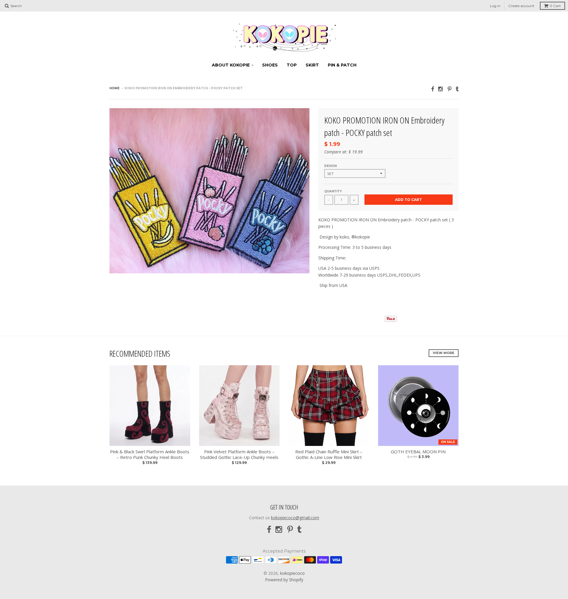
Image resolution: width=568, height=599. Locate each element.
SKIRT (312, 65)
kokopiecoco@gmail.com (295, 517)
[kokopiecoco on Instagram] (440, 89)
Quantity (333, 191)
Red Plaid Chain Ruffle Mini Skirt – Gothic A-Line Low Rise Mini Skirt (328, 454)
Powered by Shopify (284, 579)
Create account (521, 6)
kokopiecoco (292, 573)
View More (443, 353)
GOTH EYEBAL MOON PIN (418, 451)
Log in (495, 6)
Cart (555, 6)
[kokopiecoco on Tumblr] (457, 89)
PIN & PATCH (342, 65)
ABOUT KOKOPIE (231, 65)
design (330, 166)
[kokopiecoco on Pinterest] (449, 89)
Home (114, 88)
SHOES (270, 65)
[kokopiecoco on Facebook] (432, 89)
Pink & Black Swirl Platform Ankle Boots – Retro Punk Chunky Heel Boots (149, 454)
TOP (292, 65)
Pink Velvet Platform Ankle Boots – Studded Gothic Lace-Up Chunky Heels (239, 454)
